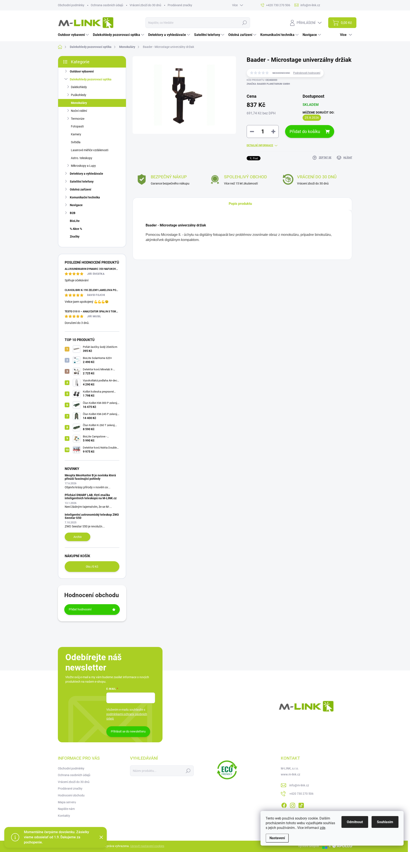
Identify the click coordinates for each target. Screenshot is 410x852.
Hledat (244, 22)
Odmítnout (355, 822)
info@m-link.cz (299, 785)
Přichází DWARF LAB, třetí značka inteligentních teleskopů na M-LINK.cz (91, 496)
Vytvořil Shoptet (308, 846)
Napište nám (66, 809)
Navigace (76, 205)
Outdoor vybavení (82, 71)
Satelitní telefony (82, 181)
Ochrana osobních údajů (107, 5)
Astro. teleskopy (81, 158)
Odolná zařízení (80, 189)
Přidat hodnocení (80, 609)
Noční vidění (79, 110)
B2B (72, 213)
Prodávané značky (180, 5)
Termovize (77, 118)
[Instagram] (292, 804)
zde (322, 828)
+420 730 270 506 (301, 793)
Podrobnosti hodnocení (306, 72)
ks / (92, 566)
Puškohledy (78, 95)
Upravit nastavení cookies (147, 846)
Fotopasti (77, 126)
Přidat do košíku (305, 131)
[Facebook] (284, 804)
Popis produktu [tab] (240, 204)
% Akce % (76, 228)
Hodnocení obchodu (71, 795)
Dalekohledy (79, 87)
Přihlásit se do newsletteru (128, 731)
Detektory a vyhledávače (86, 173)
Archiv (77, 537)
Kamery (76, 134)
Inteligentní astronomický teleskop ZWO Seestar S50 (92, 516)
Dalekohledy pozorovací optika (90, 79)
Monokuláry (79, 103)
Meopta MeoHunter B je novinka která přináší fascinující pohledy (90, 477)
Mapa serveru (67, 802)
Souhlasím (385, 822)
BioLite (75, 221)
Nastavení (277, 838)
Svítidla (76, 142)
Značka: (268, 84)
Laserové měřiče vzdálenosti (89, 150)
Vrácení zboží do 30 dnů (145, 5)
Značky (74, 236)
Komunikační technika (85, 197)
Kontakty (64, 815)
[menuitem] (74, 34)
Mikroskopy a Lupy (83, 165)
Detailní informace (260, 145)
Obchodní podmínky (71, 5)
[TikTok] (301, 804)
